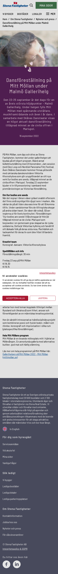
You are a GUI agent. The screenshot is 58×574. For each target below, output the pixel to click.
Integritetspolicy (47, 273)
